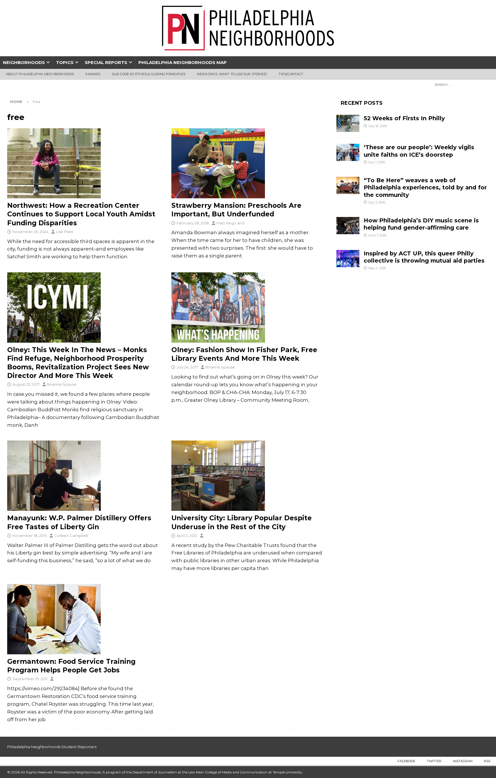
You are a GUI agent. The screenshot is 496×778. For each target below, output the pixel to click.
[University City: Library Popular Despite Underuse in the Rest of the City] (247, 476)
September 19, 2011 (29, 678)
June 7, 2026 (377, 235)
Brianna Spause (61, 384)
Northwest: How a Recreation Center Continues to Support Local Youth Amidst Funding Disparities (81, 214)
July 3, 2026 (376, 202)
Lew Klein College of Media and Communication (228, 772)
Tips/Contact (291, 74)
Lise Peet (64, 231)
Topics (64, 62)
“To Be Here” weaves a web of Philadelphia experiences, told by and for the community (425, 187)
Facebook (406, 761)
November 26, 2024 (30, 231)
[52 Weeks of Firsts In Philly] (347, 123)
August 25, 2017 (26, 384)
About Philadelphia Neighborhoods (40, 74)
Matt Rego (226, 223)
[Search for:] (460, 84)
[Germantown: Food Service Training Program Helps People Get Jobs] (83, 619)
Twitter (434, 761)
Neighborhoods (24, 62)
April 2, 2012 (187, 535)
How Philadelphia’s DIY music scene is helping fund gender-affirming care (421, 224)
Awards (92, 74)
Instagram (462, 761)
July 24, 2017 (187, 367)
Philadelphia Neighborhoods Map (182, 62)
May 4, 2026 (377, 268)
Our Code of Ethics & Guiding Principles (149, 74)
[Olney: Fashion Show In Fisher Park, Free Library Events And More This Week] (247, 307)
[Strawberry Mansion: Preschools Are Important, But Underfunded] (247, 163)
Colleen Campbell (71, 535)
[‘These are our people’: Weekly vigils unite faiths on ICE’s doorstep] (347, 152)
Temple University (287, 772)
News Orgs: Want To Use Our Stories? (232, 74)
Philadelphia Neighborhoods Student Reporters (51, 746)
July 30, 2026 (377, 126)
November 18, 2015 (29, 535)
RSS (487, 761)
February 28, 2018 (193, 223)
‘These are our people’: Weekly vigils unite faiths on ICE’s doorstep (419, 151)
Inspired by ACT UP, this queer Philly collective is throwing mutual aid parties (425, 257)
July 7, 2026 (376, 162)
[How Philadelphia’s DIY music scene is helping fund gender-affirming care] (347, 225)
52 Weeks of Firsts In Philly (404, 118)
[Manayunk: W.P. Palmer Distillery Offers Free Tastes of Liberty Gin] (83, 476)
